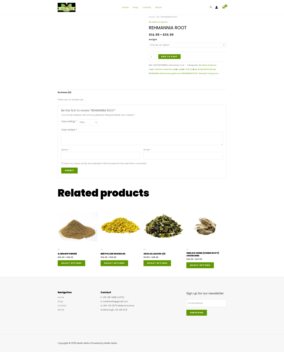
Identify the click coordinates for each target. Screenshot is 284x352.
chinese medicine (163, 69)
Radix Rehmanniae (207, 69)
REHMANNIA (154, 73)
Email (147, 149)
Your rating (69, 121)
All (158, 17)
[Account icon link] (216, 7)
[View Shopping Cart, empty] (223, 7)
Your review (69, 129)
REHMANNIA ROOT (189, 73)
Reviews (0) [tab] (64, 92)
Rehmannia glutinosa (170, 73)
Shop (135, 7)
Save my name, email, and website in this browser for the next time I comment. (105, 163)
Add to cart (169, 56)
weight (153, 39)
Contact (146, 7)
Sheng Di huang (206, 73)
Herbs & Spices (160, 22)
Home (125, 7)
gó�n (175, 69)
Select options (71, 263)
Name (65, 149)
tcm (216, 73)
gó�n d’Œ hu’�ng (188, 69)
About (158, 7)
